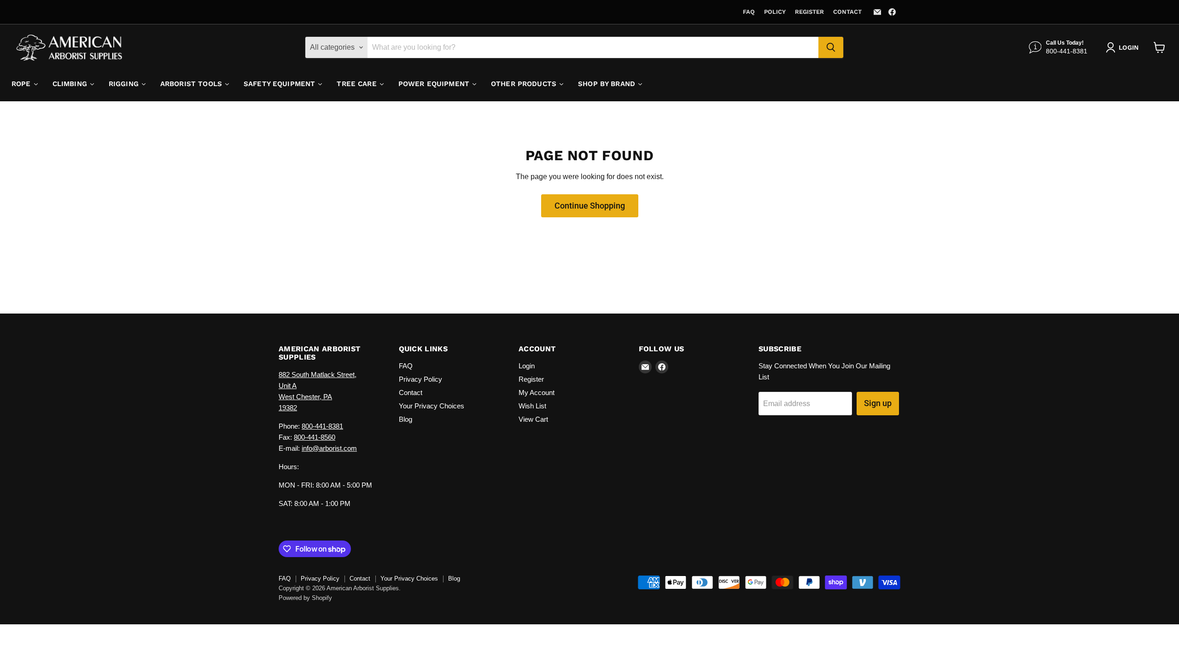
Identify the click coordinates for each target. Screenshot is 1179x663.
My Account (536, 392)
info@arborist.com (329, 448)
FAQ (749, 12)
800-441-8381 (322, 426)
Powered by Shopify (305, 597)
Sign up (878, 403)
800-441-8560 (314, 437)
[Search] (830, 47)
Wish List (532, 406)
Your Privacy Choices (431, 406)
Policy (775, 12)
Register (809, 12)
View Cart (533, 419)
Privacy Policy (420, 379)
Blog (405, 419)
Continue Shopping (589, 205)
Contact (847, 12)
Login (527, 366)
